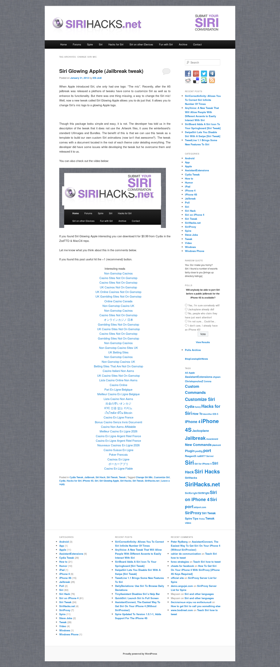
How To (197, 414)
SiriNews (203, 358)
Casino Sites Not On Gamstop (118, 278)
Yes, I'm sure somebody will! (204, 305)
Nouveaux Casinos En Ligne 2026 (118, 445)
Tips (195, 518)
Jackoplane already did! (201, 309)
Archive (183, 44)
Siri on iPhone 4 (194, 214)
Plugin (190, 450)
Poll (187, 202)
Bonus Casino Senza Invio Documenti (118, 422)
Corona (207, 381)
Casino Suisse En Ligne (118, 450)
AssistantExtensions (197, 170)
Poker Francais (118, 454)
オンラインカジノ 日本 (118, 320)
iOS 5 (215, 414)
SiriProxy (190, 227)
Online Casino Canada (118, 301)
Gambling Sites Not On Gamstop (118, 324)
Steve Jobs (191, 235)
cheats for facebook (182, 566)
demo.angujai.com (182, 586)
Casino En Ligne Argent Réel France (118, 436)
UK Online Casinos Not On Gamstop (118, 292)
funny (198, 406)
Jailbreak (89, 477)
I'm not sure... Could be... (202, 321)
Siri (100, 44)
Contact (197, 44)
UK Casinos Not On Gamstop (118, 287)
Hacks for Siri (115, 44)
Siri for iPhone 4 (203, 463)
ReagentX (190, 456)
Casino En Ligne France (118, 417)
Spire (90, 44)
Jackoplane (200, 430)
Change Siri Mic (144, 477)
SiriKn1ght (191, 493)
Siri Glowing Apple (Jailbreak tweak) (101, 70)
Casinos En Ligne (118, 459)
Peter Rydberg (179, 541)
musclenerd (212, 438)
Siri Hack (101, 477)
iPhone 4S (88, 480)
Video (188, 243)
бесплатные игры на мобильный (191, 602)
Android (189, 158)
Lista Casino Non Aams (118, 399)
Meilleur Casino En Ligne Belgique (118, 394)
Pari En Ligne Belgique (118, 389)
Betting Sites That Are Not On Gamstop (118, 366)
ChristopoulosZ (194, 381)
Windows (190, 247)
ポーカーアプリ (118, 464)
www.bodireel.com (182, 610)
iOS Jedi (97, 78)
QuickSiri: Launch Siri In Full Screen (137, 598)
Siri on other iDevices (141, 44)
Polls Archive (193, 350)
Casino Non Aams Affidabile (118, 427)
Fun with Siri (166, 44)
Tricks (202, 518)
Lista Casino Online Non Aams (118, 380)
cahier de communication (186, 553)
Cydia (62, 480)
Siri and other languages (199, 594)
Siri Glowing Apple (109, 480)
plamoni (216, 445)
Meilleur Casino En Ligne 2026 (118, 431)
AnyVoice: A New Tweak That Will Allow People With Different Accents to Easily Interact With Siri (138, 553)
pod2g (199, 451)
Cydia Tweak (76, 477)
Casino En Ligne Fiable (118, 468)
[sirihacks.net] (99, 32)
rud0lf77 (201, 456)
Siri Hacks (125, 480)
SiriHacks (191, 478)
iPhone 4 (190, 190)
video (188, 523)
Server (210, 456)
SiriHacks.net (152, 480)
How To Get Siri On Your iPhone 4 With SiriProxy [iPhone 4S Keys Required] (195, 570)
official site (177, 578)
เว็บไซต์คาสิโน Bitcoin (118, 413)
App (187, 162)
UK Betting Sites (118, 352)
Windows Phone (194, 251)
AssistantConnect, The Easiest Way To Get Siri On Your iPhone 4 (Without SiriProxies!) (137, 606)
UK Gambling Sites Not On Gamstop (118, 296)
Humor (189, 182)
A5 (186, 372)
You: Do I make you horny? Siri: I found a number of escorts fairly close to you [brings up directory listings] (201, 270)
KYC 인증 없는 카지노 (118, 408)
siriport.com (200, 507)
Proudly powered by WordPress (140, 653)
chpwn (217, 377)
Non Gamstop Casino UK (118, 306)
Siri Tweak (112, 477)
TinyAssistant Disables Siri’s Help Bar (137, 594)
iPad (187, 186)
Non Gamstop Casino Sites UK (118, 348)
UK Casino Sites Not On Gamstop (118, 329)
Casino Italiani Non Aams (118, 371)
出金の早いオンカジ (118, 403)
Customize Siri (162, 477)
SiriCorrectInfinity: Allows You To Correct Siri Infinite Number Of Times (203, 100)
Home (63, 44)
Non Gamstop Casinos (118, 273)
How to (189, 178)
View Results (203, 342)
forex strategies (180, 561)
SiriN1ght (203, 493)
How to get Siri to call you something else (195, 606)
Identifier (207, 414)
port (207, 450)
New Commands (198, 444)
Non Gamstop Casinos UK (118, 362)
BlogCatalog (191, 358)
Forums (77, 44)
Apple (188, 166)
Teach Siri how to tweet (207, 561)
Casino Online (118, 385)
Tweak (122, 477)
